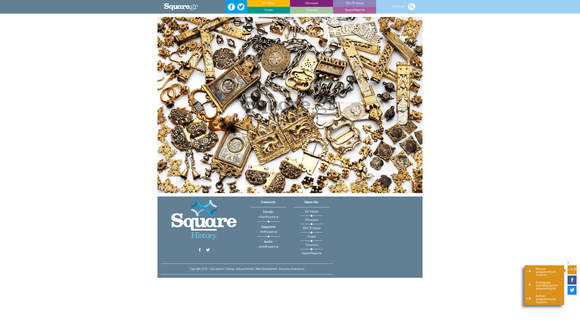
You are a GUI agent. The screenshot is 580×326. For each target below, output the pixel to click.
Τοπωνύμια (311, 245)
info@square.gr (269, 231)
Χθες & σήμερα (312, 228)
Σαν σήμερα (311, 211)
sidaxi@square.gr (269, 217)
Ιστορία (311, 236)
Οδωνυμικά (311, 219)
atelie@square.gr (268, 246)
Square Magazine (311, 253)
